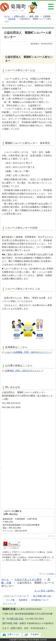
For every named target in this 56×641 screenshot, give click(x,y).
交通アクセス (13, 634)
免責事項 (23, 600)
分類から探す (19, 16)
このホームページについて (16, 596)
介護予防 (11, 19)
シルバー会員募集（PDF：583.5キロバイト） (27, 352)
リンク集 (10, 600)
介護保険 (46, 16)
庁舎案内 (35, 634)
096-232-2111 (16, 618)
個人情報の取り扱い (43, 596)
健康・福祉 (34, 16)
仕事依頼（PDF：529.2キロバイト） (23, 370)
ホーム (7, 16)
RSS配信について (40, 600)
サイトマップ (9, 604)
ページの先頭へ (49, 574)
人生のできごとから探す (28, 579)
